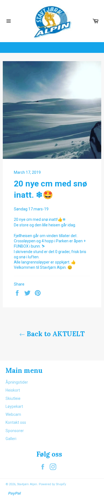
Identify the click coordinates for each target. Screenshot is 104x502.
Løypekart (14, 406)
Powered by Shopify (52, 484)
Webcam (13, 414)
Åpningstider (17, 382)
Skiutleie (13, 398)
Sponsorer (15, 430)
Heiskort (13, 390)
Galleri (11, 438)
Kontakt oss (16, 422)
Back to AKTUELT (55, 334)
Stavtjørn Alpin (27, 484)
